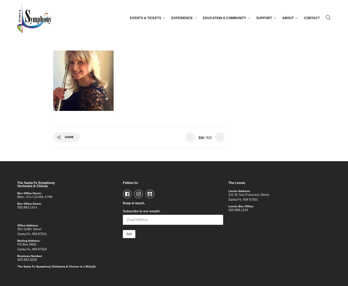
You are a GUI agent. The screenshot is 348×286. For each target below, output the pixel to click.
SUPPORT (264, 18)
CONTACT (312, 18)
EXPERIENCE (182, 18)
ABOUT (288, 18)
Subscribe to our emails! (141, 211)
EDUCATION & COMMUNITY (224, 18)
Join (129, 234)
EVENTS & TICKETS (145, 18)
